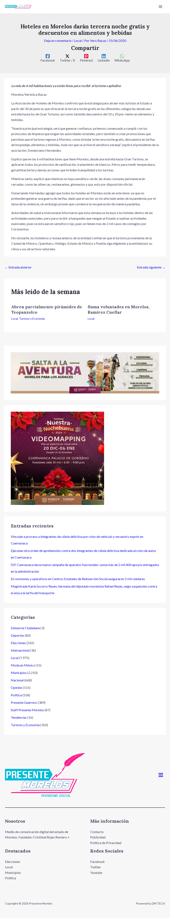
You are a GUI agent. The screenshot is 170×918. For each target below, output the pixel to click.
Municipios (19, 673)
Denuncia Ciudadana (25, 628)
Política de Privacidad (105, 843)
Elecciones (18, 643)
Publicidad (98, 837)
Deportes (17, 635)
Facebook (97, 862)
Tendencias (19, 717)
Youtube (96, 872)
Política (16, 695)
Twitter (95, 867)
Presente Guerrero (24, 702)
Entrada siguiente (151, 267)
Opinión (16, 687)
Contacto (97, 832)
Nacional (17, 680)
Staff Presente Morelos (27, 710)
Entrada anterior (18, 267)
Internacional (20, 650)
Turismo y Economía (32, 318)
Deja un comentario (58, 40)
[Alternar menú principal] (160, 6)
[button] (161, 775)
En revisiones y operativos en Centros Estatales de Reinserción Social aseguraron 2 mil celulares (78, 579)
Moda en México (23, 665)
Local (78, 40)
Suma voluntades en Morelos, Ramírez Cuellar (118, 309)
